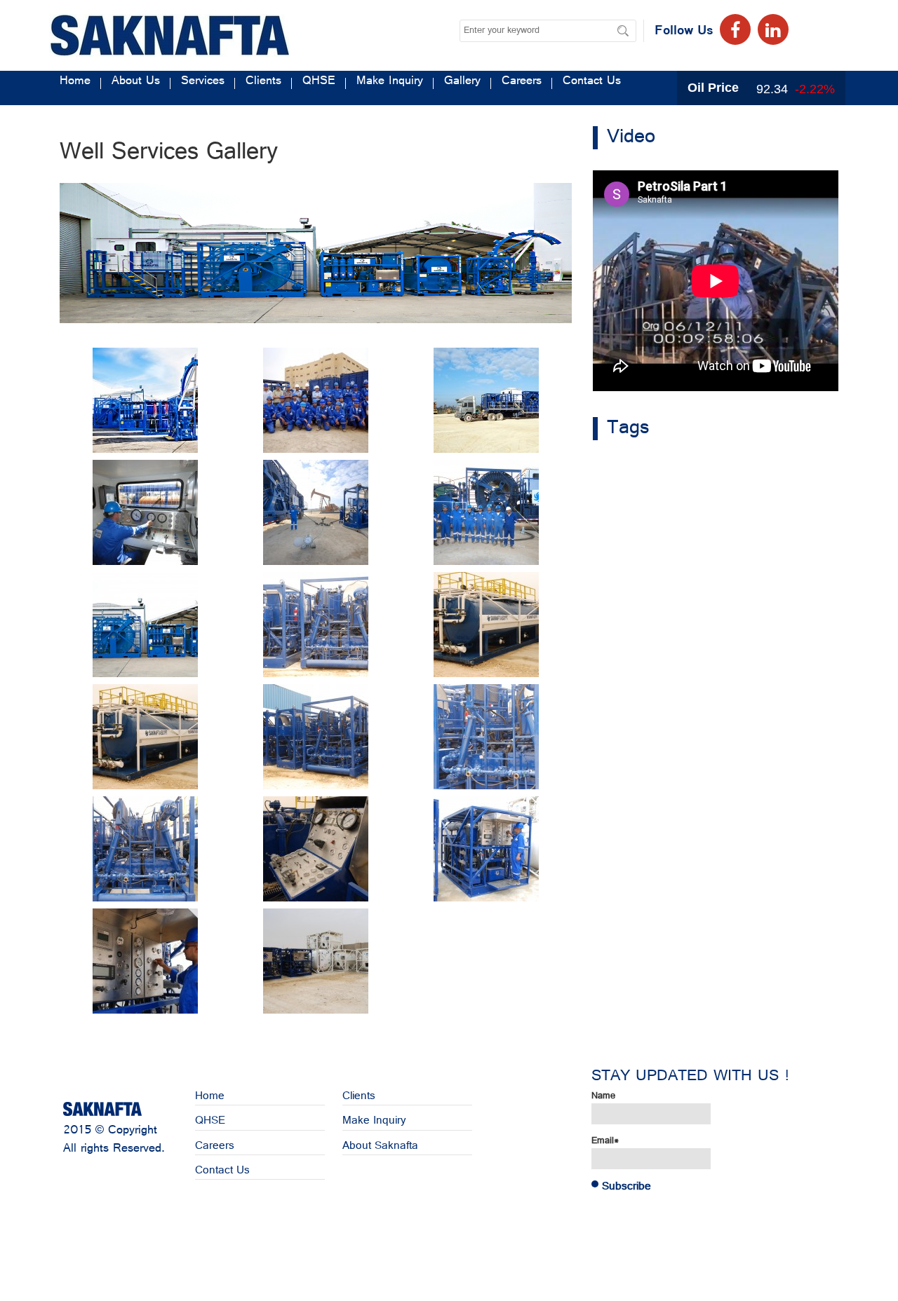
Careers (522, 82)
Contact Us (592, 82)
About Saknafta (380, 1146)
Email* (605, 1142)
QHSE (318, 82)
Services (202, 82)
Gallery (462, 82)
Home (75, 82)
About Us (136, 82)
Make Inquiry (389, 82)
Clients (263, 82)
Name (603, 1097)
